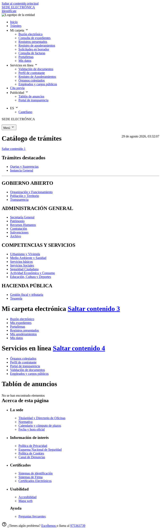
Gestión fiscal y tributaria (26, 294)
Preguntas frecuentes (32, 516)
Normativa (25, 422)
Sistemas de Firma (30, 477)
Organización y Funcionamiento (31, 192)
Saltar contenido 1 (14, 149)
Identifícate (9, 11)
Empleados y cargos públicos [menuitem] (37, 84)
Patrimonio (17, 221)
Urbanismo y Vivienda (25, 254)
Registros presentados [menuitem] (32, 42)
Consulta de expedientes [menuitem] (34, 38)
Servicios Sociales (22, 265)
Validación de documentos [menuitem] (35, 69)
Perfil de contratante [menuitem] (31, 73)
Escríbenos (49, 525)
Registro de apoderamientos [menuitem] (36, 45)
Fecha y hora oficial (31, 429)
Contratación (18, 228)
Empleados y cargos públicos (29, 373)
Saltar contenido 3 (94, 308)
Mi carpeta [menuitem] (17, 30)
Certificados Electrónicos (35, 481)
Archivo (15, 236)
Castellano (25, 112)
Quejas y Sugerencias (24, 166)
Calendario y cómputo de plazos (39, 425)
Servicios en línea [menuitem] (22, 65)
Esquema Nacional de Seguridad (40, 449)
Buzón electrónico (22, 319)
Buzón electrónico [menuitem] (30, 34)
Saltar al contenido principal (20, 3)
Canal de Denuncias (31, 457)
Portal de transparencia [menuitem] (33, 100)
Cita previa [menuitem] (17, 88)
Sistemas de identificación (35, 473)
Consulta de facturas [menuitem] (31, 53)
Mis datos (16, 338)
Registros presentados (24, 330)
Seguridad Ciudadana (24, 269)
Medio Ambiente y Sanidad (28, 258)
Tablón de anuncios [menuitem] (31, 96)
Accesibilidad (27, 497)
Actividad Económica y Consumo (32, 273)
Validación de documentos (27, 370)
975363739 (77, 525)
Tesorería (16, 298)
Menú (7, 127)
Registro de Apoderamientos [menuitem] (37, 76)
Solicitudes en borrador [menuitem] (33, 49)
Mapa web (25, 501)
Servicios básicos (21, 261)
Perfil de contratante (23, 362)
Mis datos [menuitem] (24, 60)
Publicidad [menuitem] (17, 92)
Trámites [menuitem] (15, 26)
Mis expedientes (20, 323)
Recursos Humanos (23, 225)
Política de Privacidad (32, 446)
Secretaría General (22, 217)
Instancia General (21, 170)
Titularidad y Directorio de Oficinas (41, 418)
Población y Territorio (24, 196)
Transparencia (19, 199)
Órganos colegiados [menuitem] (31, 80)
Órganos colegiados (23, 358)
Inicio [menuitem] (14, 22)
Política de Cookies (31, 453)
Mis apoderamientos (23, 334)
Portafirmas (17, 326)
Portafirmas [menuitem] (26, 57)
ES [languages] (12, 108)
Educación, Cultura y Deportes (30, 277)
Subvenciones (19, 232)
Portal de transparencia (25, 366)
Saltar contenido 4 (79, 348)
